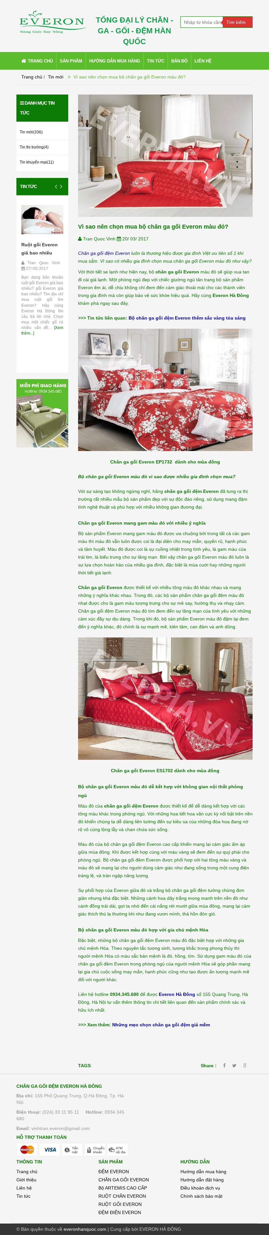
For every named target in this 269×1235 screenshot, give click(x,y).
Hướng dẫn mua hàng (203, 1171)
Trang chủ (31, 76)
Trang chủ (26, 1171)
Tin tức (28, 186)
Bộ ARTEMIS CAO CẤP (122, 1188)
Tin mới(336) (31, 132)
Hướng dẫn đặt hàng (202, 1179)
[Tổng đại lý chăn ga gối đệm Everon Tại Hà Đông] (52, 19)
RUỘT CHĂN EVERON (122, 1196)
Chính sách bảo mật (201, 1196)
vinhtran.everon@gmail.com (60, 1128)
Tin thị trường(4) (34, 147)
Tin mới (55, 76)
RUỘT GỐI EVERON (120, 1204)
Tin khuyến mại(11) (37, 162)
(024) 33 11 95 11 (60, 1112)
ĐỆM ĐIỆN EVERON (119, 1212)
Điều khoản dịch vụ (200, 1188)
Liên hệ (24, 1188)
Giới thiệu (26, 1179)
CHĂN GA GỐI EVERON (123, 1179)
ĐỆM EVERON (113, 1171)
